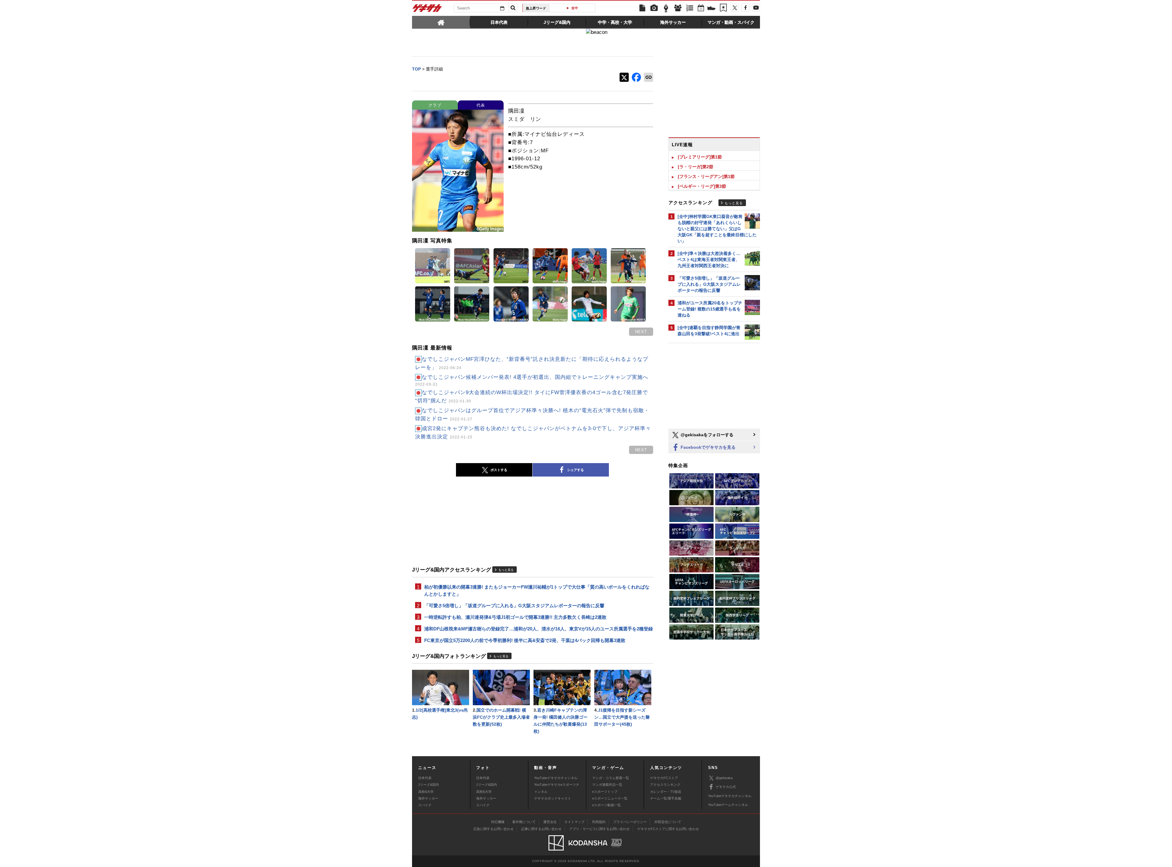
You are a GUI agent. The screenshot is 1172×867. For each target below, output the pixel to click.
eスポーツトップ (604, 791)
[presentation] (441, 22)
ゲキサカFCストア (664, 778)
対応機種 (498, 822)
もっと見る (506, 569)
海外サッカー (428, 798)
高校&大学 (426, 791)
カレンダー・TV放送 (665, 791)
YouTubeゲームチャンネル (728, 805)
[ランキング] (689, 8)
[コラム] (666, 8)
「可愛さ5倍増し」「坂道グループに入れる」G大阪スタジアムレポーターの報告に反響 (514, 605)
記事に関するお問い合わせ (541, 829)
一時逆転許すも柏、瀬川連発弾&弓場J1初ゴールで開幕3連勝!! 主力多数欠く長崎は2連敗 (515, 617)
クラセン (574, 8)
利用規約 (599, 822)
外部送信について (667, 822)
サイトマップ (574, 822)
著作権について (524, 822)
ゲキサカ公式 (726, 787)
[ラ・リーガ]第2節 (695, 166)
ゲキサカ (427, 10)
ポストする (498, 470)
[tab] (441, 22)
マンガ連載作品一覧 (607, 784)
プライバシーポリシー (630, 822)
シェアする (575, 470)
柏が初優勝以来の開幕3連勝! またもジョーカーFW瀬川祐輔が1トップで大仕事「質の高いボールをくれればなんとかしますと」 (536, 590)
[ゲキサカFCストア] (711, 8)
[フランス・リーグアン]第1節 (706, 176)
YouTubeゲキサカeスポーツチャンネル (556, 788)
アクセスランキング (665, 784)
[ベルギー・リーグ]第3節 (702, 186)
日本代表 (425, 778)
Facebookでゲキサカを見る (707, 447)
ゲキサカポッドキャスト (552, 798)
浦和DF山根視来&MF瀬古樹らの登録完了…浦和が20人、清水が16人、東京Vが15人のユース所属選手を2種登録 (538, 628)
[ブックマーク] (723, 8)
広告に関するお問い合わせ (493, 829)
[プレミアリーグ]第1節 (700, 156)
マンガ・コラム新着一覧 (610, 778)
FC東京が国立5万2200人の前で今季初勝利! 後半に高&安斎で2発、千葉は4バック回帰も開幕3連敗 (524, 640)
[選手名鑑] (677, 8)
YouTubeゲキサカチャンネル (555, 778)
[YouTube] (756, 8)
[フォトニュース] (654, 8)
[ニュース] (642, 8)
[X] (735, 8)
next (641, 331)
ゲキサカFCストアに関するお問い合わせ (668, 829)
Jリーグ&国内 (428, 784)
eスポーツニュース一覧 (610, 798)
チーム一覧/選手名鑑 (665, 798)
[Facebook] (745, 8)
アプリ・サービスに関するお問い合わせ (599, 829)
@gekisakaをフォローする (706, 434)
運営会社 (550, 822)
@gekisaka (724, 778)
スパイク (425, 805)
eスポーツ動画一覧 (606, 805)
